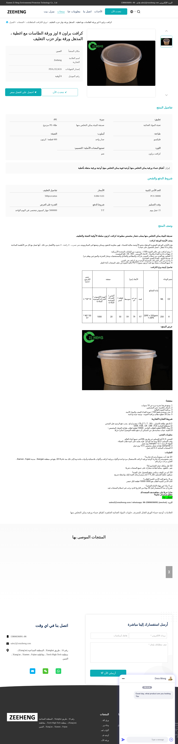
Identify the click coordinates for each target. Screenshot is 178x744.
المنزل (12, 22)
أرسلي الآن (109, 673)
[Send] (123, 740)
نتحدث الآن (116, 11)
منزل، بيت (49, 11)
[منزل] (17, 11)
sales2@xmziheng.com (21, 643)
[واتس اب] (61, 673)
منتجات (61, 11)
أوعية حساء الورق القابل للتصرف (148, 512)
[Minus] (123, 678)
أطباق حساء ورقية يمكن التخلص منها (87, 512)
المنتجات (20, 22)
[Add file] (171, 740)
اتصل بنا (87, 11)
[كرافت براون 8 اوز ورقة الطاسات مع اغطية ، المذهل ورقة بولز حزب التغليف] (121, 63)
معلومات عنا (74, 11)
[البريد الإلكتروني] (36, 673)
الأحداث (98, 11)
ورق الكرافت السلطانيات (36, 22)
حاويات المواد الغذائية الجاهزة (118, 512)
